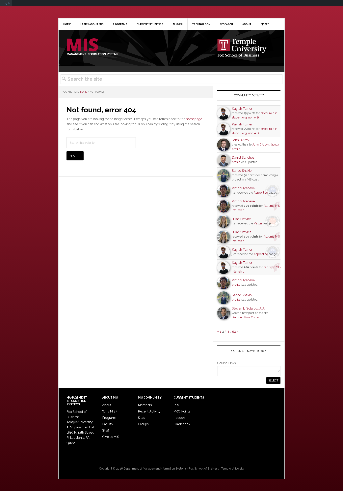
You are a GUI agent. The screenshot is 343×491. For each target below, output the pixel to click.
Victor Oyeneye (243, 188)
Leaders (180, 418)
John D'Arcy (240, 140)
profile (236, 162)
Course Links (226, 363)
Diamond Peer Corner (246, 317)
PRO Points (182, 411)
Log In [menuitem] (6, 3)
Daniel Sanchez (243, 157)
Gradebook (182, 424)
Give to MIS (110, 437)
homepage (194, 119)
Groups (143, 424)
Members (145, 405)
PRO (177, 405)
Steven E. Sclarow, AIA (248, 308)
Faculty (107, 424)
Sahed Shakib (242, 171)
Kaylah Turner (242, 109)
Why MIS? (109, 411)
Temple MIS (92, 47)
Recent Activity (149, 411)
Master (258, 223)
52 (234, 331)
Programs (109, 418)
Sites (141, 418)
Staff (105, 430)
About (106, 405)
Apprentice (261, 192)
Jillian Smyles (241, 219)
